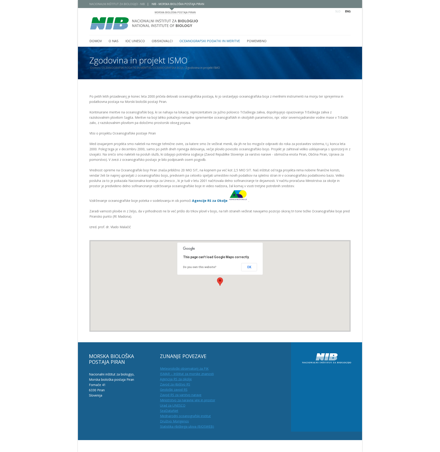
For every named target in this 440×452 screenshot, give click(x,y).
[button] (220, 281)
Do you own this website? (199, 267)
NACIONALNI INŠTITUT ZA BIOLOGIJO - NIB (117, 4)
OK (249, 267)
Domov (95, 68)
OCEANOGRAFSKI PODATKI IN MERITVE (126, 68)
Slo (338, 11)
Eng (348, 11)
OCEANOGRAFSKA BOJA (168, 68)
